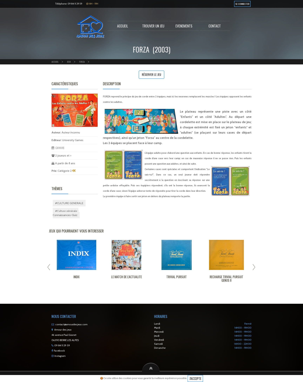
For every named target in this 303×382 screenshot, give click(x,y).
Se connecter (242, 4)
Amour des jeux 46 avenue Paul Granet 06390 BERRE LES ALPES (65, 335)
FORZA (82, 61)
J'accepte (195, 378)
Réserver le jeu (151, 74)
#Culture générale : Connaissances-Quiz (65, 213)
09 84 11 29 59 (62, 345)
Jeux (69, 61)
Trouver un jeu (153, 26)
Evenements (184, 26)
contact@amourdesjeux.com (71, 324)
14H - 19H (93, 3)
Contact (214, 26)
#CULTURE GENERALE (69, 203)
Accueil (122, 26)
